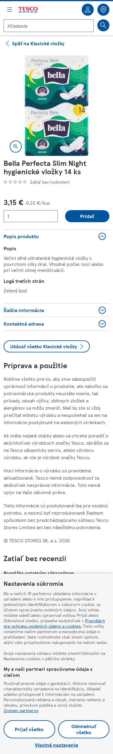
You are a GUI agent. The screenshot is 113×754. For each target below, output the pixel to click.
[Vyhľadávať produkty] (103, 25)
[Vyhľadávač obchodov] (103, 10)
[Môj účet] (88, 10)
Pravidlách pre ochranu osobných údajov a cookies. (54, 623)
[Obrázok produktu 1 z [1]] (56, 106)
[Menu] (10, 10)
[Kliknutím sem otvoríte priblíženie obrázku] (16, 146)
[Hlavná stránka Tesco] (28, 10)
